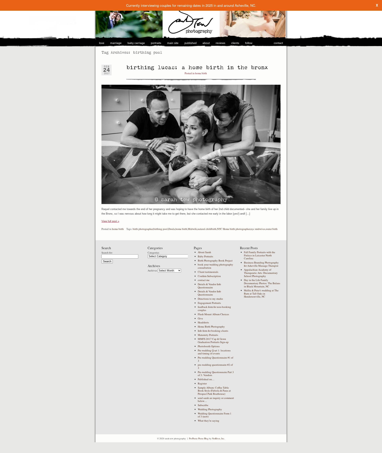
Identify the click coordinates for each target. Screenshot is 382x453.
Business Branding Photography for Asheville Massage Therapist (261, 264)
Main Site (172, 43)
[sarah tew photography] (191, 20)
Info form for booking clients (213, 330)
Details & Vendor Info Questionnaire (209, 285)
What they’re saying (208, 420)
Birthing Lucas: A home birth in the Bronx (197, 67)
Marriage (116, 43)
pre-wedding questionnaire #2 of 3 (215, 366)
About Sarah (204, 252)
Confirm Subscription (209, 276)
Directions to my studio (210, 298)
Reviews (220, 43)
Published (190, 43)
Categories (153, 252)
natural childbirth (207, 229)
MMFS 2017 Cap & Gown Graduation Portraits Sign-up (213, 340)
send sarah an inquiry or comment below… (216, 399)
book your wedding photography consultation (215, 266)
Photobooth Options (209, 346)
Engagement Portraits (209, 303)
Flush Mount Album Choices (213, 314)
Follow (248, 43)
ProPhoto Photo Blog (199, 438)
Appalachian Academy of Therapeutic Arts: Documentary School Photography (261, 273)
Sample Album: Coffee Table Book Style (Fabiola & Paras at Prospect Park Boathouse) (214, 391)
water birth (272, 229)
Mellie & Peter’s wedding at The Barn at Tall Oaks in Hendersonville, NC (261, 293)
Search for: (107, 252)
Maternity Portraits (208, 335)
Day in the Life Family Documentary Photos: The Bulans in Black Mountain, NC (262, 283)
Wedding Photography (210, 409)
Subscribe (203, 405)
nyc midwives (257, 229)
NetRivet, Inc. (218, 438)
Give (200, 318)
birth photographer (143, 229)
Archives (152, 270)
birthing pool (160, 229)
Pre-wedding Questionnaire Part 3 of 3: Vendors (216, 373)
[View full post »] (191, 144)
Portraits (156, 43)
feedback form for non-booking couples (214, 308)
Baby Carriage (136, 43)
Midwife (192, 229)
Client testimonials (208, 272)
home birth (201, 73)
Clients (235, 43)
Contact (278, 43)
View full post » (110, 221)
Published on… (206, 379)
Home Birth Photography (211, 326)
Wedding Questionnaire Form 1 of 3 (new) (214, 415)
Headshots (203, 322)
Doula (171, 229)
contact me (204, 280)
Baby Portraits (205, 256)
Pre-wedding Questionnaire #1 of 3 (215, 359)
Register (202, 383)
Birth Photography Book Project (215, 260)
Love (101, 43)
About (206, 43)
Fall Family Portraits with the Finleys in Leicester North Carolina (259, 255)
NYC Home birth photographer (233, 229)
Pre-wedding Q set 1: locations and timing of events (214, 352)
